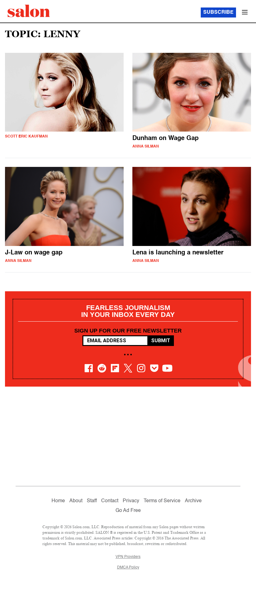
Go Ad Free (128, 510)
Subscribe (218, 12)
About (75, 500)
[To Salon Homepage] (28, 11)
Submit (160, 340)
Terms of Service (162, 500)
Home (58, 500)
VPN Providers (128, 557)
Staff (92, 500)
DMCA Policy (128, 567)
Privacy (131, 500)
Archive (193, 500)
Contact (109, 500)
